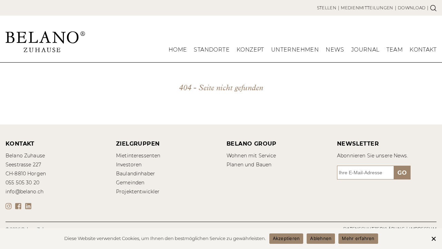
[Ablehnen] (433, 238)
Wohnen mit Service (251, 156)
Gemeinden (130, 182)
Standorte (212, 49)
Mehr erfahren (358, 238)
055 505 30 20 (22, 182)
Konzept (250, 49)
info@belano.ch (25, 191)
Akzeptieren (286, 238)
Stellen (326, 7)
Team (394, 49)
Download (411, 7)
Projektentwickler (138, 191)
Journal (365, 49)
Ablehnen (321, 238)
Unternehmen (295, 49)
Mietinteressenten (138, 156)
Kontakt (423, 49)
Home (178, 49)
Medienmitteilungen (367, 7)
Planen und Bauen (249, 165)
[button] (9, 206)
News (335, 49)
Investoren (129, 165)
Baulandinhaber (135, 173)
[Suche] (433, 7)
